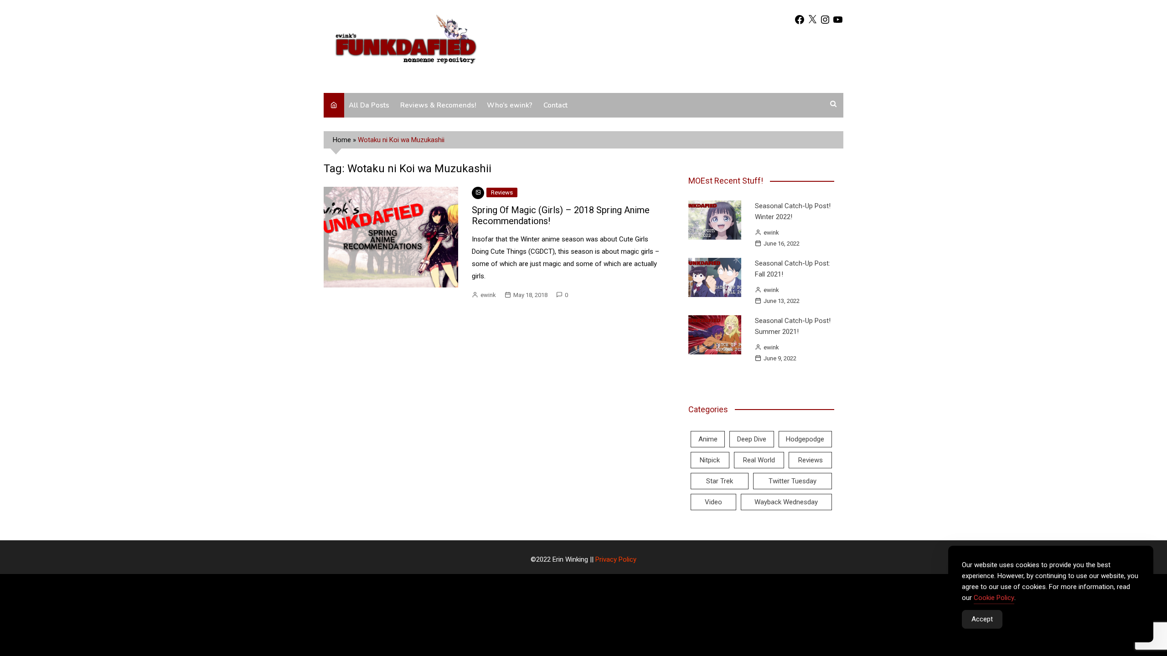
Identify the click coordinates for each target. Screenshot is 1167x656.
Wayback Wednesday (786, 502)
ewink (488, 295)
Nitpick (710, 460)
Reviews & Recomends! (438, 105)
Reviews (502, 192)
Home (342, 140)
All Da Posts (369, 105)
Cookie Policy (994, 598)
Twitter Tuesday (792, 481)
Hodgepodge (805, 439)
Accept (982, 619)
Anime (708, 439)
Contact (555, 105)
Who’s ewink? (509, 105)
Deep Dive (751, 439)
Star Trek (719, 481)
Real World (759, 460)
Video (713, 502)
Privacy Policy (615, 559)
